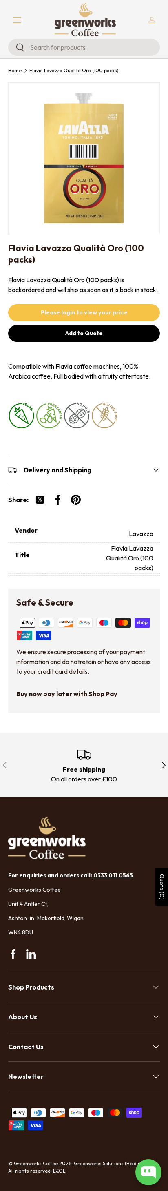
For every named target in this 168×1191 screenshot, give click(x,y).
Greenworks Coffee (36, 1163)
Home (15, 70)
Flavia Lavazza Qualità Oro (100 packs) (74, 70)
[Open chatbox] (148, 1172)
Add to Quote (84, 333)
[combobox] (84, 47)
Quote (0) (162, 887)
